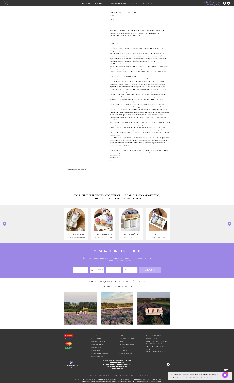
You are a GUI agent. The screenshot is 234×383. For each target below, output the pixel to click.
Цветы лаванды (97, 339)
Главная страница (126, 339)
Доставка (123, 350)
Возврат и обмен (125, 353)
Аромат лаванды (98, 341)
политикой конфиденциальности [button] (199, 377)
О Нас (134, 3)
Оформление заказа (127, 344)
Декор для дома (97, 350)
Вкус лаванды (97, 344)
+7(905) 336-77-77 (212, 2)
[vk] (228, 3)
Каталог (94, 335)
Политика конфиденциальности (133, 375)
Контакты (147, 3)
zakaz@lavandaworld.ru (156, 351)
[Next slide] (229, 224)
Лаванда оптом (97, 356)
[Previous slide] (4, 224)
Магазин (99, 3)
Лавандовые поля (117, 3)
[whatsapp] (224, 3)
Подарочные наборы (99, 353)
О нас (121, 335)
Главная (86, 3)
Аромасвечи (96, 347)
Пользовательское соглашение (99, 375)
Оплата (122, 347)
